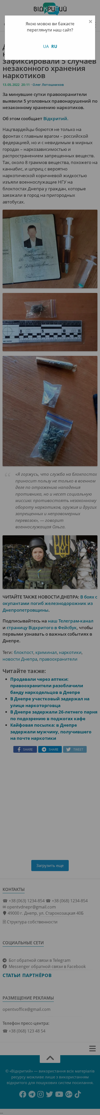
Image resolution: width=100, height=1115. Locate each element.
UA (46, 46)
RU (54, 46)
